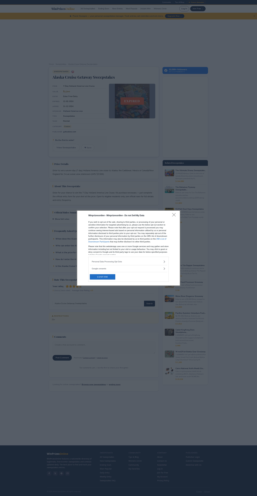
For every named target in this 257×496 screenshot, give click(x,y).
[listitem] (128, 261)
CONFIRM (102, 277)
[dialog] (128, 248)
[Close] (174, 215)
